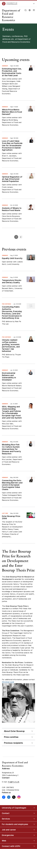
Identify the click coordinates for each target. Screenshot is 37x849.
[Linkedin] (8, 797)
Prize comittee (11, 737)
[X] (13, 797)
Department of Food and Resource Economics (11, 15)
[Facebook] (3, 797)
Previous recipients (13, 743)
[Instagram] (19, 797)
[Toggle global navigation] (34, 4)
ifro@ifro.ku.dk (13, 782)
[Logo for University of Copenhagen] (16, 4)
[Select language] (29, 10)
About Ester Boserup (14, 731)
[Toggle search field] (25, 10)
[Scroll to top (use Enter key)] (33, 804)
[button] (33, 15)
